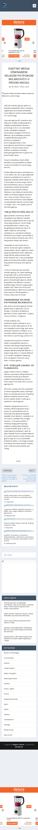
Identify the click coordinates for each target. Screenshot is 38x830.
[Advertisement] (19, 768)
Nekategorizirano (10, 678)
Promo (6, 694)
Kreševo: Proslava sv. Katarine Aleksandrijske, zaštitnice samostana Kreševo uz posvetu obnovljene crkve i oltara (19, 538)
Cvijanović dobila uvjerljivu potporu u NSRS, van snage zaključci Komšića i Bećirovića (18, 511)
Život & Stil (8, 735)
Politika (21, 87)
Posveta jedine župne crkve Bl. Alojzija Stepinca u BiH (19, 524)
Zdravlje (7, 725)
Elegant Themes (18, 744)
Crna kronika (9, 658)
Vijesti (27, 87)
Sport (6, 704)
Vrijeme (7, 714)
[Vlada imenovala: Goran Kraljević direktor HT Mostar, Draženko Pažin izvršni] (19, 491)
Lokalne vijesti (9, 668)
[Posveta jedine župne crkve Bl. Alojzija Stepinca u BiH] (19, 519)
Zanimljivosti (9, 720)
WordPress (19, 747)
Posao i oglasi (9, 689)
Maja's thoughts (10, 673)
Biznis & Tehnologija (11, 653)
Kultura (7, 663)
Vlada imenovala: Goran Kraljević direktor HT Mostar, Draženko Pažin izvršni (18, 497)
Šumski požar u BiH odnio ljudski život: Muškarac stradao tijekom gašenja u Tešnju (18, 638)
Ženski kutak (8, 730)
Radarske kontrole (11, 699)
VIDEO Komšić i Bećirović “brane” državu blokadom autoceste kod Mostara (18, 615)
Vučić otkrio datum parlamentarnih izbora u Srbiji (17, 622)
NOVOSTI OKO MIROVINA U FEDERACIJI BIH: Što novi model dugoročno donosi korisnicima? (18, 630)
